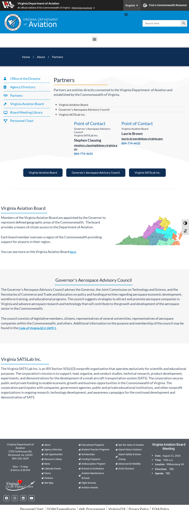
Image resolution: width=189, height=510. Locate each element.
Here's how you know (82, 7)
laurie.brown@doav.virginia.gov (142, 138)
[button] (95, 39)
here (73, 252)
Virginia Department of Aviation (38, 3)
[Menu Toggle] (126, 14)
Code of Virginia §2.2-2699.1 (37, 328)
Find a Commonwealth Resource (168, 5)
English (132, 5)
